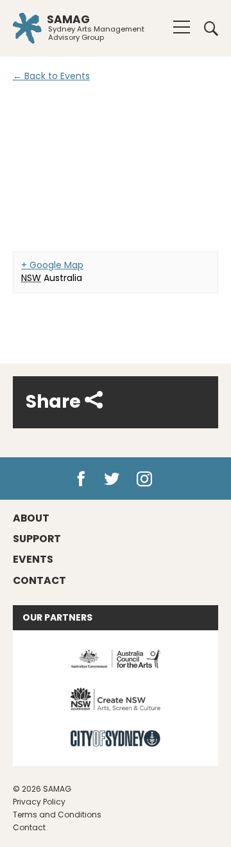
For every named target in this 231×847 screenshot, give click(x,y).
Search (206, 28)
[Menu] (181, 27)
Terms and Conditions (57, 814)
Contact (29, 827)
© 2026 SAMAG (42, 788)
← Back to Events (51, 75)
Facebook (81, 479)
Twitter (112, 479)
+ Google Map (52, 265)
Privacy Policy (39, 801)
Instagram (147, 479)
